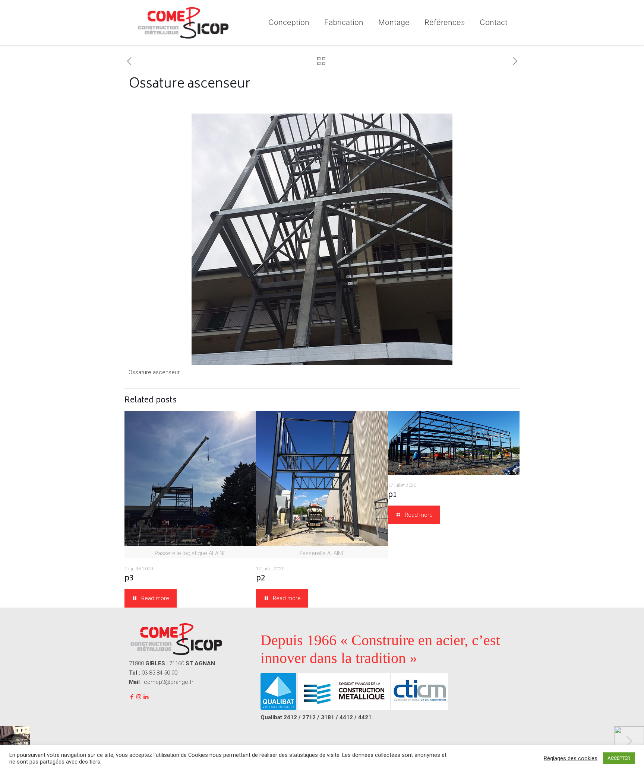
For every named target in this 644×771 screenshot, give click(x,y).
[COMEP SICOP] (182, 22)
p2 (260, 579)
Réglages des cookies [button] (570, 758)
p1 (392, 495)
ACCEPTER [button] (618, 758)
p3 (129, 579)
